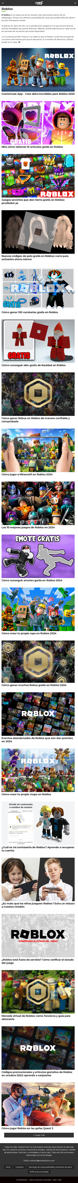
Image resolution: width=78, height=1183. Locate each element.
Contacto (20, 1167)
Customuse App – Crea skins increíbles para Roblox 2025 (38, 93)
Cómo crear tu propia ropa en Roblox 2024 (29, 633)
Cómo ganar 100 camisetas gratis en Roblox (30, 312)
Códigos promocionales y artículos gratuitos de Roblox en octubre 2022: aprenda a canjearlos (37, 1073)
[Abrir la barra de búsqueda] (3, 3)
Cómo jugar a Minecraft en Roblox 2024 (27, 474)
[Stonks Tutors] (39, 3)
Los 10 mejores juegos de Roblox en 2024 (28, 527)
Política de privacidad (39, 1172)
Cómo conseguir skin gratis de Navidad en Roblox (34, 365)
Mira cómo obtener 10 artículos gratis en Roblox (32, 146)
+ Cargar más (39, 1135)
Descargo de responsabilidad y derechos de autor (50, 1167)
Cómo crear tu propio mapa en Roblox (26, 794)
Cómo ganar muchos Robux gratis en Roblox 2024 (34, 685)
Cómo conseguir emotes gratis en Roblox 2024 (32, 580)
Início (8, 1167)
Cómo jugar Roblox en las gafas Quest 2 (27, 1128)
